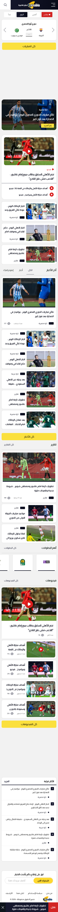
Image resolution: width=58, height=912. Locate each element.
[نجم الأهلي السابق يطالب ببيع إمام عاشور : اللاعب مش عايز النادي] (29, 159)
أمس (34, 14)
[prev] (53, 30)
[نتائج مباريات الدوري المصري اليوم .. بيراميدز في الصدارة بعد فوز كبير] (29, 114)
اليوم (22, 14)
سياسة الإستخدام (35, 893)
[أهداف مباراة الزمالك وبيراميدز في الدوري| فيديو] (27, 689)
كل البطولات (10, 548)
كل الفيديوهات (11, 580)
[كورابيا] (29, 5)
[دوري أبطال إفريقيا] (23, 563)
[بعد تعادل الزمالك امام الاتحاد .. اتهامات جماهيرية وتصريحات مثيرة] (27, 419)
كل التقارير (9, 444)
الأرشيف (9, 893)
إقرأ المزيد (47, 125)
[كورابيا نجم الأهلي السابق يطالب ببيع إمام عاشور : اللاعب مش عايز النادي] (29, 613)
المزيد (6, 781)
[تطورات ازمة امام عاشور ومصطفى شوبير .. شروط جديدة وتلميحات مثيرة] (29, 255)
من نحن (49, 893)
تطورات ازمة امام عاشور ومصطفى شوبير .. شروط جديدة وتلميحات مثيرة (29, 907)
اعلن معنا (20, 893)
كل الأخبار (29, 436)
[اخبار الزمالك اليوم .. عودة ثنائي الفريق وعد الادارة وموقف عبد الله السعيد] (29, 211)
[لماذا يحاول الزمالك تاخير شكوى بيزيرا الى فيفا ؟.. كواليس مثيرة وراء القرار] (27, 533)
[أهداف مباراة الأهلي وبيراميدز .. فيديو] (29, 194)
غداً (9, 14)
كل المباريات (29, 46)
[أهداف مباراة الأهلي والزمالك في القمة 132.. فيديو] (29, 188)
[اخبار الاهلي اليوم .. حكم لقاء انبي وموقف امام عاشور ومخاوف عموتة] (29, 233)
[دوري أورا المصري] (46, 563)
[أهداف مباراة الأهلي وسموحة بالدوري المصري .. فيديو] (27, 709)
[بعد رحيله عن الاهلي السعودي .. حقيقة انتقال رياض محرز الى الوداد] (27, 379)
